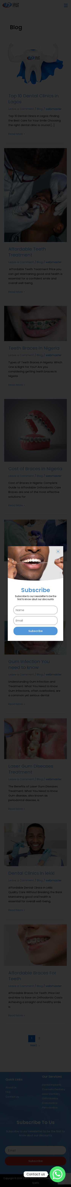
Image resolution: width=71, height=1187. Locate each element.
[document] (35, 593)
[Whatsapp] (58, 1174)
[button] (58, 551)
